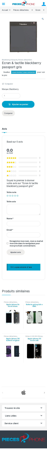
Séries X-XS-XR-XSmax (34, 336)
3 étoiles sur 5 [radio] (12, 196)
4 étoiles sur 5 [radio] (15, 196)
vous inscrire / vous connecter (23, 72)
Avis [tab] (4, 129)
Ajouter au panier (20, 104)
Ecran (38, 10)
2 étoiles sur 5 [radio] (10, 196)
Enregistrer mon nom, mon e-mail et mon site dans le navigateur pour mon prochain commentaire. (26, 243)
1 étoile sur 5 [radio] (7, 196)
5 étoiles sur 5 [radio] (17, 196)
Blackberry (6, 60)
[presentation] (44, 393)
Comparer (9, 84)
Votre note (11, 192)
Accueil (5, 10)
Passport (14, 60)
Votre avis (11, 201)
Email (10, 230)
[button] (43, 18)
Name (10, 218)
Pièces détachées (21, 10)
